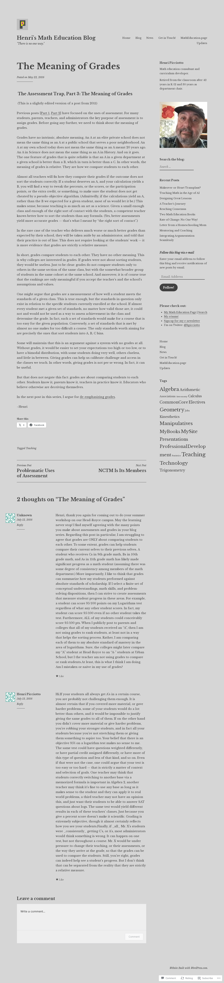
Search (202, 312)
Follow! (168, 287)
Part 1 (45, 113)
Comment (134, 936)
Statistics (176, 456)
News (149, 37)
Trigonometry (172, 470)
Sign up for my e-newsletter (182, 320)
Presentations (174, 439)
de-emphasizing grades (97, 397)
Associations (168, 396)
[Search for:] (176, 166)
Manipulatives (176, 423)
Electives (197, 402)
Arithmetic (190, 389)
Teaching (31, 448)
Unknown (24, 515)
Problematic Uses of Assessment (36, 471)
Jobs (187, 410)
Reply (20, 525)
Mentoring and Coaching (176, 230)
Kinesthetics (170, 417)
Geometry (172, 410)
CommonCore (174, 402)
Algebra (169, 389)
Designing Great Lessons (176, 198)
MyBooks (170, 431)
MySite (189, 431)
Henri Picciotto (29, 694)
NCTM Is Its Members (122, 468)
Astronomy (181, 396)
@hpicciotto (192, 325)
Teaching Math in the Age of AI (180, 193)
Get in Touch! (167, 37)
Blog (138, 37)
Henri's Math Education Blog (56, 38)
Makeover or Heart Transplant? (180, 187)
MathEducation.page (194, 37)
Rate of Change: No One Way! (179, 219)
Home (126, 37)
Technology (174, 463)
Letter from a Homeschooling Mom (183, 225)
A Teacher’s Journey (173, 203)
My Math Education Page (180, 312)
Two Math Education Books (177, 214)
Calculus (195, 396)
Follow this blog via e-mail (177, 252)
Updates (202, 43)
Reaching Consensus (173, 209)
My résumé (171, 316)
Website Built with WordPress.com (188, 968)
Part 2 (55, 113)
